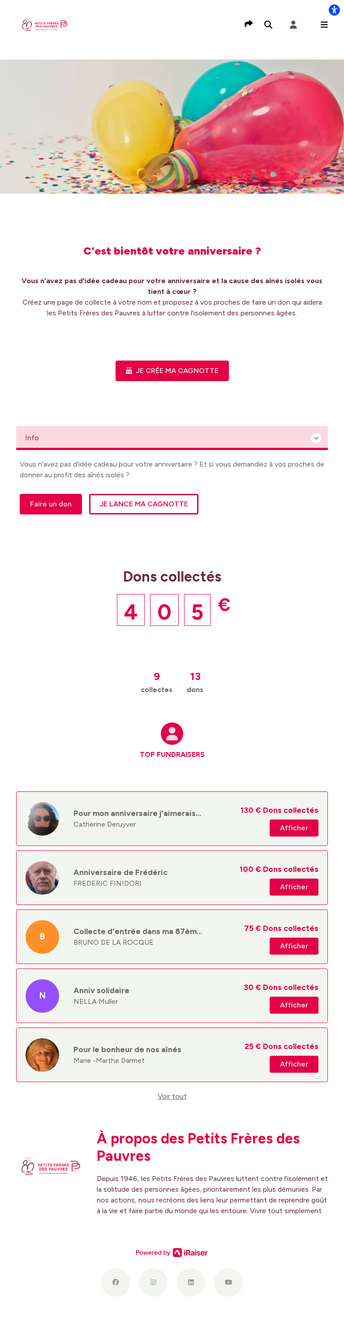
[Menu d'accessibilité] (334, 9)
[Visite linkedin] (190, 1282)
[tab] (172, 750)
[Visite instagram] (153, 1282)
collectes (156, 682)
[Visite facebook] (115, 1282)
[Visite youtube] (228, 1282)
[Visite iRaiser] (172, 1252)
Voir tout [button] (172, 1096)
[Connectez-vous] (293, 24)
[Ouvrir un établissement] (172, 438)
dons (195, 682)
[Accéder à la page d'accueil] (45, 24)
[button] (324, 25)
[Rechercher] (268, 24)
